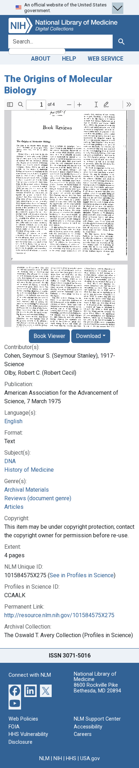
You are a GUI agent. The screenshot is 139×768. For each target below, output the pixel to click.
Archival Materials (26, 489)
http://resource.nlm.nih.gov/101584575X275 (59, 615)
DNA (10, 461)
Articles (14, 506)
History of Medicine (29, 469)
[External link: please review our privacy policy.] (15, 690)
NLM (44, 759)
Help (69, 58)
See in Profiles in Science (82, 575)
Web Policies (23, 719)
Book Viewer (49, 336)
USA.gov (90, 759)
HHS (71, 759)
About (41, 58)
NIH (57, 759)
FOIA (14, 727)
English (13, 421)
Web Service (105, 58)
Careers (83, 734)
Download (88, 336)
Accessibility (88, 727)
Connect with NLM (30, 675)
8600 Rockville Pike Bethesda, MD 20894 (97, 688)
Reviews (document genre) (37, 498)
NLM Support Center (97, 719)
